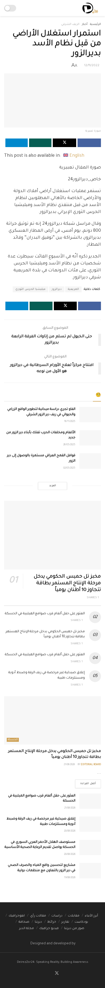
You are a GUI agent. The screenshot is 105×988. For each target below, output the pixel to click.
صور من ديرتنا (74, 928)
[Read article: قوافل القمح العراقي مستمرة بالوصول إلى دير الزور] (90, 461)
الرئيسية (95, 24)
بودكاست (81, 922)
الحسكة (13, 739)
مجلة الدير (26, 928)
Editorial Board (91, 765)
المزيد (52, 485)
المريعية (73, 289)
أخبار (85, 24)
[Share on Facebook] (89, 143)
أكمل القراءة (85, 782)
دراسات (56, 916)
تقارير (65, 922)
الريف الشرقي (70, 24)
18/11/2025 (69, 421)
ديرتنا (38, 922)
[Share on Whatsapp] (40, 143)
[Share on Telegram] (16, 143)
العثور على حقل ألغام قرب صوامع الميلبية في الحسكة (45, 614)
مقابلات (73, 916)
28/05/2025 (69, 445)
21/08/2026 (69, 765)
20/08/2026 (69, 831)
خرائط (51, 922)
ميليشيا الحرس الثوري (30, 289)
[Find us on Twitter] (57, 973)
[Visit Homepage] (90, 8)
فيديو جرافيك (49, 928)
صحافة (24, 922)
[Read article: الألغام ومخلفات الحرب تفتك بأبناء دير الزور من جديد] (90, 438)
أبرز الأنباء (91, 916)
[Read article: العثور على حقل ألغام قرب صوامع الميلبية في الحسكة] (90, 801)
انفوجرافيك (17, 916)
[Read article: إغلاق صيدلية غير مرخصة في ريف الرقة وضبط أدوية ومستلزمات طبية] (90, 824)
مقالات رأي (38, 916)
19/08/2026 (69, 878)
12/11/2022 (91, 66)
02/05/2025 (69, 468)
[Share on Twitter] (64, 143)
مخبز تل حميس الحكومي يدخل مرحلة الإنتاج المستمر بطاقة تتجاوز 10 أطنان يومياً (67, 583)
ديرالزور (57, 289)
